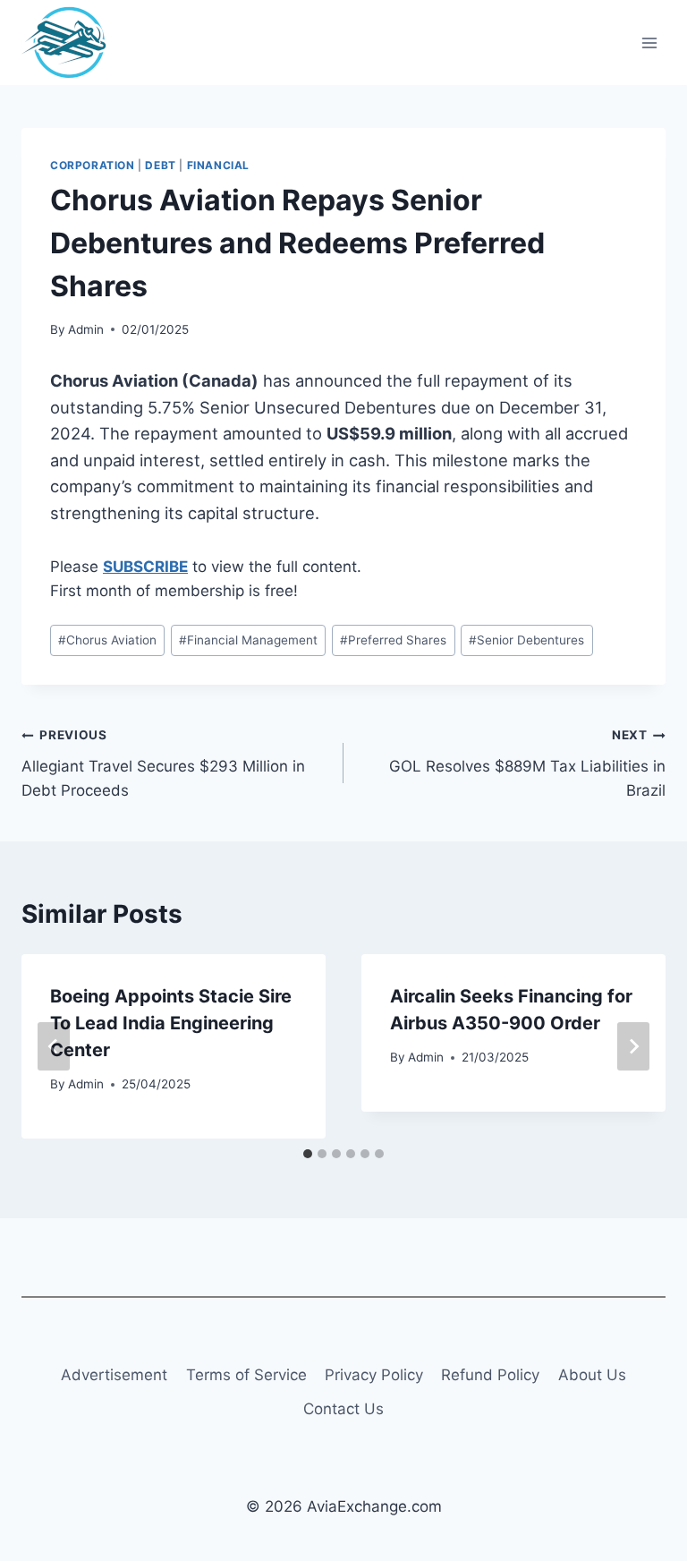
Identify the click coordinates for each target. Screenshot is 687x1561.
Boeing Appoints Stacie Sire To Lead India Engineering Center (171, 1023)
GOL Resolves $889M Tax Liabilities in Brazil (527, 763)
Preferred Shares (393, 640)
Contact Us (343, 1409)
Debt (160, 165)
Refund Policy (490, 1375)
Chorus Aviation (107, 640)
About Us (592, 1375)
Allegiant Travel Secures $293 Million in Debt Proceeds (163, 763)
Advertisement (114, 1375)
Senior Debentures (526, 640)
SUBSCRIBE (145, 567)
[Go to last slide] (54, 1046)
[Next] (633, 1046)
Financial (218, 165)
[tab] (307, 1153)
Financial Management (248, 640)
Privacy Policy (374, 1375)
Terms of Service (246, 1375)
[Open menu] (649, 42)
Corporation (92, 165)
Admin (86, 329)
